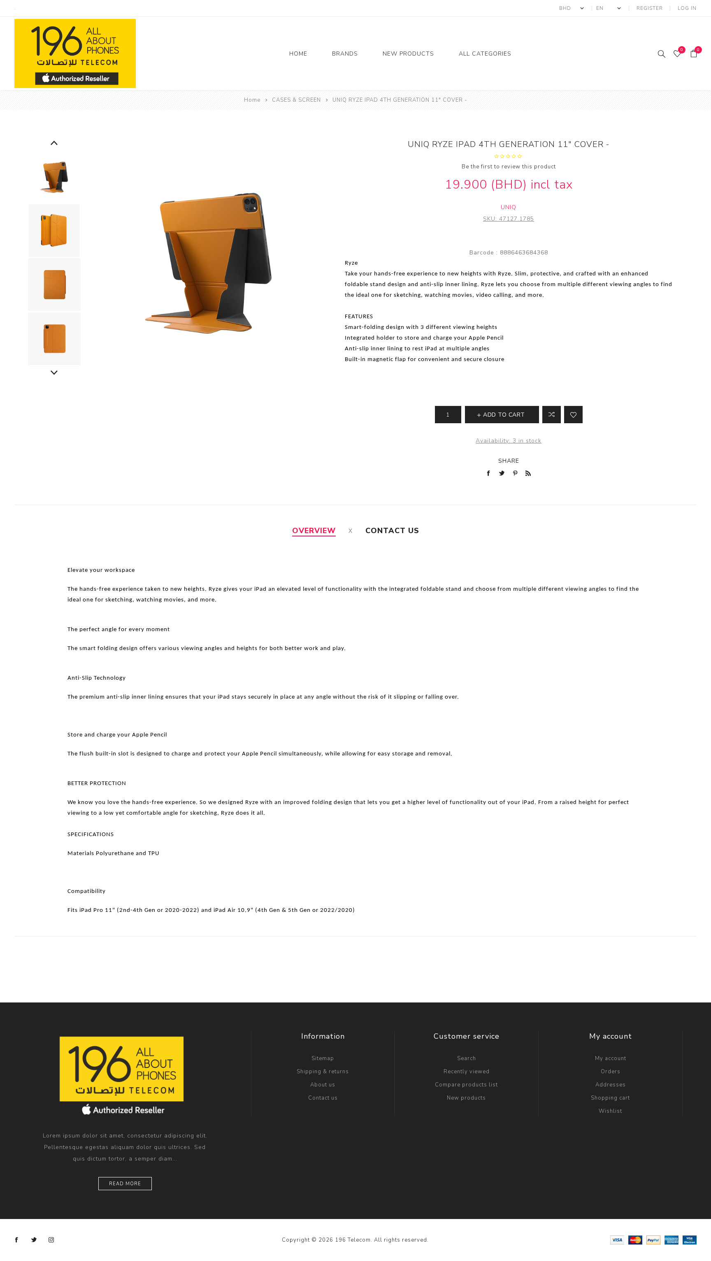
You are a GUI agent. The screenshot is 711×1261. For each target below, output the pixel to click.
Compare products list (466, 1085)
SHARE (508, 461)
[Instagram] (51, 1240)
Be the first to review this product (509, 166)
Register (650, 8)
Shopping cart (610, 1098)
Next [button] (54, 373)
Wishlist (610, 1111)
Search (466, 1058)
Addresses (610, 1085)
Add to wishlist (573, 414)
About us (322, 1085)
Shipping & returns (323, 1071)
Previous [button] (54, 143)
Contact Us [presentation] (392, 531)
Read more (125, 1184)
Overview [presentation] (314, 531)
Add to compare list (551, 414)
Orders (610, 1071)
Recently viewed (467, 1071)
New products (466, 1098)
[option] (54, 176)
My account (610, 1058)
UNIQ (508, 207)
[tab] (314, 531)
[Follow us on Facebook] (16, 1240)
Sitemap (322, 1058)
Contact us (323, 1098)
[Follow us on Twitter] (34, 1240)
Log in (687, 8)
